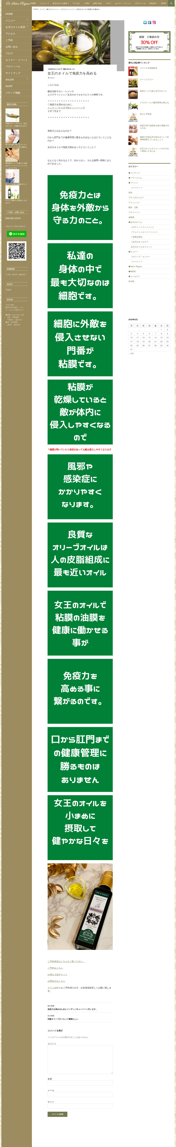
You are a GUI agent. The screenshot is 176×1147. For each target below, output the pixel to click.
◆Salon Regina (135, 266)
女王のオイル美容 (60, 3)
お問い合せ (97, 3)
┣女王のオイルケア (55, 69)
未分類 (131, 281)
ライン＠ (52, 987)
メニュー (43, 3)
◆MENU (132, 271)
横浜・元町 (133, 207)
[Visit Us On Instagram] (154, 22)
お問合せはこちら (56, 981)
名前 (50, 1078)
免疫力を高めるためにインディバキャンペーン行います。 (73, 1007)
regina (52, 77)
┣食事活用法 (136, 236)
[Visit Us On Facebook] (149, 22)
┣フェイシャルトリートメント (144, 232)
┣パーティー (136, 187)
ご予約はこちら (55, 967)
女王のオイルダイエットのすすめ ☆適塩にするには (155, 149)
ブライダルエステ (136, 197)
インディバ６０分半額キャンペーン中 (66, 107)
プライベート (134, 212)
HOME (33, 3)
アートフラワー (146, 79)
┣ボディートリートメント (142, 227)
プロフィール (140, 3)
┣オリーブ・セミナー (140, 256)
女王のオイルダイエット (141, 246)
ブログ (108, 3)
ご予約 (86, 3)
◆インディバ (134, 172)
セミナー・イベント (123, 3)
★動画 (131, 217)
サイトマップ (13, 73)
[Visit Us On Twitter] (145, 22)
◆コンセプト (134, 276)
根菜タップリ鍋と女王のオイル (153, 91)
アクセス (76, 3)
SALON (152, 3)
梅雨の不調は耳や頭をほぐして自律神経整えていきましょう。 (154, 138)
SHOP (163, 3)
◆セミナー (133, 251)
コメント (52, 1043)
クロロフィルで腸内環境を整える (154, 102)
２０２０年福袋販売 (148, 68)
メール (51, 1090)
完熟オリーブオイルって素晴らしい (63, 1017)
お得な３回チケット (57, 974)
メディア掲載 (13, 92)
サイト (51, 1101)
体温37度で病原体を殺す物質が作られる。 (154, 126)
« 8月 (131, 353)
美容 (130, 192)
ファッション (134, 202)
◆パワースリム (135, 177)
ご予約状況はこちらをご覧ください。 (66, 961)
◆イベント (133, 182)
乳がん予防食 (146, 114)
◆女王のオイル (69, 69)
